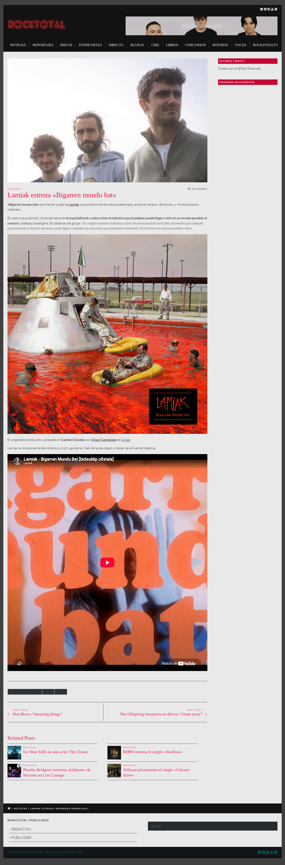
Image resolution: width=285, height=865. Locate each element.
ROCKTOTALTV (265, 45)
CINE (155, 45)
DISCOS (66, 45)
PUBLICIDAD (21, 837)
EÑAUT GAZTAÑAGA (24, 692)
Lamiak (74, 204)
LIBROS (172, 45)
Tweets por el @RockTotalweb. (239, 68)
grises (48, 692)
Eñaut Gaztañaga (104, 440)
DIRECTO (116, 45)
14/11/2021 (199, 189)
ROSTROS (220, 45)
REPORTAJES (43, 45)
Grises (125, 440)
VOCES (240, 45)
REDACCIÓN (21, 829)
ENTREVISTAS (90, 45)
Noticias (14, 189)
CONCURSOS (195, 45)
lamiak (60, 692)
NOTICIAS (18, 45)
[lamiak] (107, 120)
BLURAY (137, 45)
